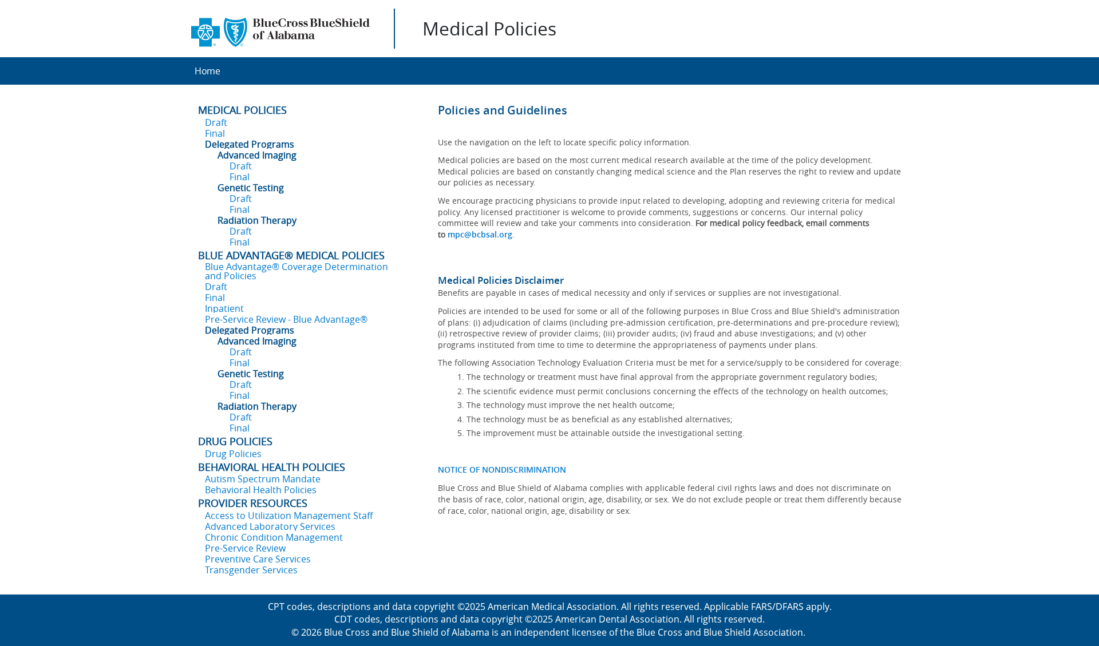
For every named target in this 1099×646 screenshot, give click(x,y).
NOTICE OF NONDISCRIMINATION (502, 469)
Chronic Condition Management (274, 537)
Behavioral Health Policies (261, 489)
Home (207, 71)
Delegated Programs (249, 144)
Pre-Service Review (245, 548)
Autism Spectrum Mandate (263, 478)
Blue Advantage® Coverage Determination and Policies (296, 271)
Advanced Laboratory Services (270, 526)
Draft (216, 122)
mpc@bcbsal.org (480, 234)
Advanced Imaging (257, 155)
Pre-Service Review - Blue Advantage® (286, 319)
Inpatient (224, 308)
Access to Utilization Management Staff (289, 515)
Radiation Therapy (257, 220)
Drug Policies (233, 453)
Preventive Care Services (258, 559)
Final (215, 133)
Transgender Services (251, 569)
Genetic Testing (251, 187)
